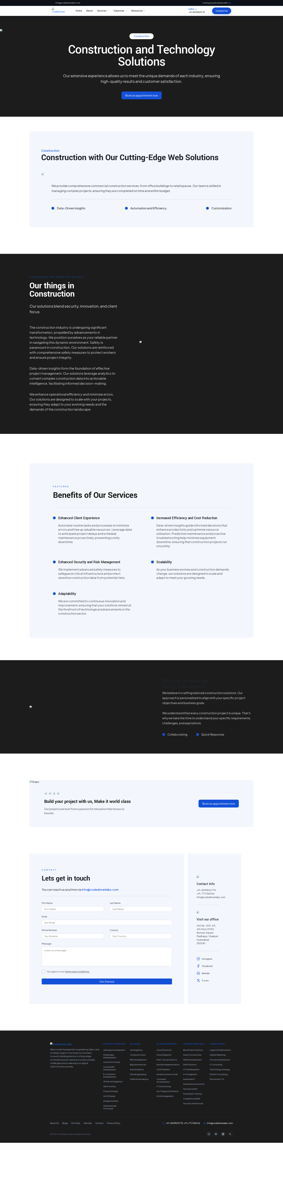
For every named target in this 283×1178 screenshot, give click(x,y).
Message (46, 943)
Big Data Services (138, 1064)
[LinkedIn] (223, 1134)
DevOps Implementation (168, 1064)
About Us (54, 1123)
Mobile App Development (109, 1056)
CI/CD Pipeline (163, 1069)
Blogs (65, 1123)
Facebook (207, 966)
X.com (205, 980)
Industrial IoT (189, 1079)
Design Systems (110, 1101)
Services (101, 10)
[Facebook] (216, 1134)
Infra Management (165, 1096)
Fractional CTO (217, 1079)
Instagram (207, 958)
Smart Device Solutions (194, 1084)
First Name (47, 903)
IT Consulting (216, 1064)
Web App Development (114, 1050)
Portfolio (75, 1123)
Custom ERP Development (109, 1068)
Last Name (115, 903)
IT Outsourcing (164, 1086)
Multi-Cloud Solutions (167, 1060)
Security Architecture (193, 1103)
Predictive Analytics (139, 1079)
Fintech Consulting (219, 1074)
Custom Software (111, 1062)
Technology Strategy (220, 1069)
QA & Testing (109, 1086)
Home (79, 10)
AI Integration (136, 1050)
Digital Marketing (218, 1055)
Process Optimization (220, 1060)
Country (114, 930)
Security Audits (190, 1089)
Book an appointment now (141, 95)
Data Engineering (138, 1074)
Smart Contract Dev (192, 1055)
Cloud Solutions (164, 1050)
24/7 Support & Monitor (167, 1091)
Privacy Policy (113, 1123)
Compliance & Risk (191, 1098)
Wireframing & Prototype (109, 1107)
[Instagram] (209, 1134)
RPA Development (138, 1060)
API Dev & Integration (113, 1081)
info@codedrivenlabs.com (67, 3)
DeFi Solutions (190, 1064)
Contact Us (222, 10)
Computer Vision (138, 1055)
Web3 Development (192, 1060)
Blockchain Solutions (193, 1050)
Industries (119, 10)
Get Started (106, 981)
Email (44, 916)
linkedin (206, 973)
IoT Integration (190, 1074)
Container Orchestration (163, 1080)
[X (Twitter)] (230, 1134)
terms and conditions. (77, 971)
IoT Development (191, 1069)
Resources (137, 10)
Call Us (191, 9)
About (89, 10)
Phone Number (49, 930)
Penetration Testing (192, 1094)
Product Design (110, 1091)
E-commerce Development (109, 1075)
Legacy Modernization (220, 1050)
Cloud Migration (164, 1055)
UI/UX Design (109, 1096)
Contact (99, 1123)
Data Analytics (137, 1069)
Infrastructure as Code (167, 1074)
